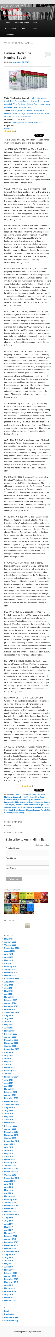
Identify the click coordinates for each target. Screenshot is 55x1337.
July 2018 (8, 1184)
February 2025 (10, 966)
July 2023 (8, 1018)
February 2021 (10, 1092)
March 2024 (9, 997)
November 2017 (11, 1208)
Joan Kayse (45, 104)
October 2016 (10, 1248)
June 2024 (8, 987)
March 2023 (9, 1030)
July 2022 (8, 1055)
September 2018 (11, 1177)
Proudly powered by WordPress (27, 1331)
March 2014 (9, 1297)
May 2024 (8, 990)
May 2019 (8, 1153)
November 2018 (11, 1171)
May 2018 (8, 1190)
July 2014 (8, 1294)
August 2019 (9, 1144)
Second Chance (25, 810)
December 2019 (11, 1131)
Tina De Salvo (19, 104)
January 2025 (10, 969)
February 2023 (10, 1033)
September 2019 (11, 1141)
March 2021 (9, 1089)
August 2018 (9, 1181)
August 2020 (9, 1107)
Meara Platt (17, 807)
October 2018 (10, 1174)
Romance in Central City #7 (20, 116)
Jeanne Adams (43, 802)
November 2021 (11, 1076)
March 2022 (9, 1067)
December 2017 (11, 1205)
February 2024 (10, 1000)
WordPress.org (11, 1320)
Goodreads (8, 128)
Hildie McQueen (36, 101)
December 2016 (11, 1242)
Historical (29, 122)
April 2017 (8, 1230)
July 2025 (8, 954)
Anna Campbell (33, 794)
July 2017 (8, 1220)
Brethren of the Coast (35, 797)
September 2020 (11, 1104)
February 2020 (10, 1125)
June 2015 (8, 1285)
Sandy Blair (9, 101)
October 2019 (10, 1138)
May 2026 (8, 938)
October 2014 (10, 1291)
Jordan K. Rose (21, 804)
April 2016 (8, 1266)
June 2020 (8, 1113)
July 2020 (8, 1110)
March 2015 (9, 1288)
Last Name (11, 868)
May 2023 (8, 1024)
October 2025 (10, 944)
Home (7, 22)
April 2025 (8, 963)
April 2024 (8, 993)
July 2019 (8, 1147)
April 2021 (8, 1085)
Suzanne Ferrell (21, 101)
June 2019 (8, 1150)
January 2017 (10, 1239)
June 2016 (8, 1260)
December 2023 (11, 1006)
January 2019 (10, 1165)
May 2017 (8, 1227)
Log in (7, 1311)
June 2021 (8, 1082)
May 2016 (8, 1263)
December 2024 (11, 972)
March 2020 (9, 1122)
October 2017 (10, 1211)
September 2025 (11, 947)
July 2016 (8, 1257)
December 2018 (11, 1168)
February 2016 (10, 1273)
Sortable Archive (11, 28)
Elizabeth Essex (38, 799)
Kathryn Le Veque (38, 98)
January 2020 (10, 1128)
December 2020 (11, 1098)
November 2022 (11, 1043)
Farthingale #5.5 (18, 110)
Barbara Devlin (33, 104)
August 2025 (9, 951)
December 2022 (11, 1039)
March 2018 (9, 1196)
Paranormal (39, 122)
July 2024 (8, 984)
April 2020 (8, 1119)
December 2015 (11, 1279)
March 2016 (9, 1269)
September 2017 (11, 1214)
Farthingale (9, 802)
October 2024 (10, 975)
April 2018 (8, 1193)
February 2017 (10, 1236)
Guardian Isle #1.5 (12, 113)
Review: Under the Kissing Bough (17, 55)
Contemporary (18, 122)
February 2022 (10, 1070)
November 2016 (11, 1245)
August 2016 (9, 1254)
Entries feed (9, 1314)
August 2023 (9, 1015)
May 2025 (8, 960)
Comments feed (11, 1317)
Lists (35, 22)
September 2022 (11, 1049)
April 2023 (8, 1027)
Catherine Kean (10, 107)
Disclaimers (9, 34)
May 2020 (8, 1116)
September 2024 (11, 978)
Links (24, 28)
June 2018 (8, 1187)
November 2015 (11, 1282)
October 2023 (10, 1009)
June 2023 (8, 1021)
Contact (34, 28)
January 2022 (10, 1073)
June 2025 (8, 957)
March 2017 (9, 1233)
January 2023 (10, 1036)
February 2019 (10, 1162)
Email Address (13, 848)
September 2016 (11, 1251)
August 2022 (9, 1052)
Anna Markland (24, 107)
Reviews (15, 794)
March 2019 (9, 1159)
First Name (11, 858)
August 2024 (9, 981)
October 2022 (10, 1046)
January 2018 (10, 1202)
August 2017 (9, 1217)
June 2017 (8, 1223)
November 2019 (11, 1135)
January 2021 (10, 1095)
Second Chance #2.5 (35, 110)
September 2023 (11, 1012)
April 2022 (8, 1064)
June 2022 (8, 1058)
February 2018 (10, 1199)
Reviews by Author (21, 22)
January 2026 (10, 941)
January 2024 (10, 1003)
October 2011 (10, 1300)
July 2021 (8, 1079)
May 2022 (8, 1061)
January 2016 (10, 1276)
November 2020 (11, 1101)
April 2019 (8, 1156)
